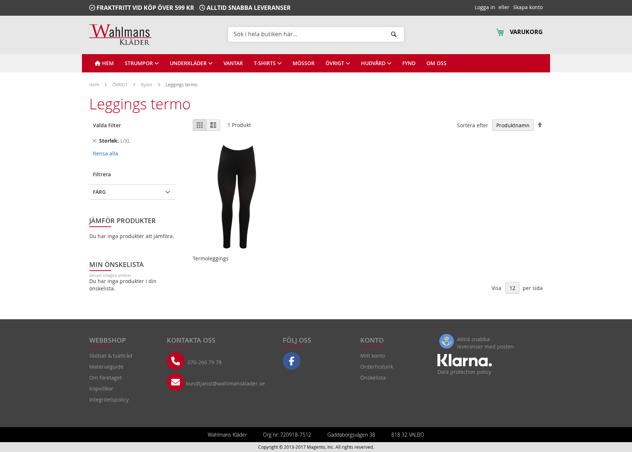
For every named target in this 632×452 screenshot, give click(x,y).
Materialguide (106, 366)
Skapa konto (528, 7)
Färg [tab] (99, 191)
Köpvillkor (101, 388)
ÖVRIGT (120, 84)
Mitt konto (372, 355)
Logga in (485, 7)
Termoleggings (211, 258)
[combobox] (316, 34)
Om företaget (105, 377)
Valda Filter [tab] (107, 125)
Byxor (147, 84)
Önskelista (373, 377)
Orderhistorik (376, 366)
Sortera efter (472, 125)
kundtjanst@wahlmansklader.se (225, 383)
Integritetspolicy (109, 399)
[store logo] (120, 34)
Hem (94, 84)
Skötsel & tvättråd (110, 355)
